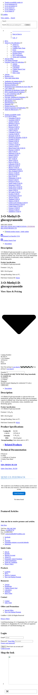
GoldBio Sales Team (18, 48)
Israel (13, 157)
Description (8, 244)
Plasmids (8, 104)
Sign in (3, 646)
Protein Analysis (10, 106)
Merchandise (9, 101)
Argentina (14, 118)
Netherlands (15, 169)
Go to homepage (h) (11, 4)
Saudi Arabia (15, 183)
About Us (8, 43)
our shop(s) (16, 367)
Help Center (16, 73)
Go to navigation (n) (11, 6)
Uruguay (14, 208)
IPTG (6, 41)
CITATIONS (31, 226)
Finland (14, 141)
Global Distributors (18, 51)
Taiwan (14, 197)
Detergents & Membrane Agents (15, 90)
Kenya (13, 162)
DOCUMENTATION (20, 226)
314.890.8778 (9, 530)
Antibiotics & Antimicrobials (14, 81)
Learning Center (10, 62)
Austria (14, 122)
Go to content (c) (10, 9)
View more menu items (12, 78)
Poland (14, 180)
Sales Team (8, 603)
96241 (18, 278)
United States (16, 206)
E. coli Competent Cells (12, 94)
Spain (13, 190)
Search (4, 25)
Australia (14, 120)
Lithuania (14, 164)
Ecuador (14, 139)
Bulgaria (14, 127)
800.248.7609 (11, 528)
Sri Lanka (14, 192)
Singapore (15, 185)
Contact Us (15, 46)
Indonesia (14, 153)
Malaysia (14, 166)
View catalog (5, 18)
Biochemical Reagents (12, 83)
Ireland (14, 155)
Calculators (15, 67)
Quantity (3, 372)
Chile (13, 130)
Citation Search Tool (18, 69)
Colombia (14, 132)
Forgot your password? (8, 643)
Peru (13, 176)
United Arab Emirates (18, 203)
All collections (15, 43)
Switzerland (15, 195)
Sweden (14, 194)
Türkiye (14, 201)
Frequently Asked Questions (13, 559)
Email (3, 637)
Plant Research (9, 102)
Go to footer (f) (9, 11)
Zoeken (28, 25)
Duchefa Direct (17, 53)
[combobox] (15, 25)
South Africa (15, 187)
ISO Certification (17, 55)
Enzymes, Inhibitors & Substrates (15, 97)
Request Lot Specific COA (11, 236)
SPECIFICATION (7, 226)
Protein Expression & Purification (15, 108)
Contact (7, 601)
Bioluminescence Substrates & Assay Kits (18, 86)
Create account (5, 648)
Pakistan (14, 174)
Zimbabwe (15, 211)
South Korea (15, 188)
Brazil (13, 125)
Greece (14, 146)
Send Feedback (19, 493)
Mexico (14, 167)
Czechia (14, 134)
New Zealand (16, 171)
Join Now (4, 525)
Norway (14, 173)
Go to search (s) (9, 8)
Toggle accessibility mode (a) (14, 2)
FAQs (14, 50)
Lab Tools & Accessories (12, 99)
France (14, 143)
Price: (2, 362)
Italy (13, 158)
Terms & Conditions (11, 562)
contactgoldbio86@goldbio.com (15, 534)
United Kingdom (17, 204)
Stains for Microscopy (12, 109)
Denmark (14, 136)
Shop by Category (10, 575)
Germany (14, 144)
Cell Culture (9, 88)
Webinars (15, 71)
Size (10, 367)
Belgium (14, 123)
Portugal (14, 181)
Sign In (7, 552)
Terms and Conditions (19, 57)
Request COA (9, 76)
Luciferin (7, 571)
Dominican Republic (18, 137)
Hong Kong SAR (17, 148)
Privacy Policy (9, 564)
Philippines (15, 178)
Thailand (14, 199)
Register (7, 553)
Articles (14, 64)
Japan (13, 160)
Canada (14, 129)
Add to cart (5, 385)
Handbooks (16, 66)
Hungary (14, 150)
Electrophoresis (10, 95)
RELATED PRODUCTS (9, 228)
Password (8, 641)
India (13, 151)
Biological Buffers (10, 85)
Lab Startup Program (11, 60)
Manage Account (10, 555)
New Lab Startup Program (13, 577)
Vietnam (14, 210)
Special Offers (9, 58)
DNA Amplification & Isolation (14, 92)
